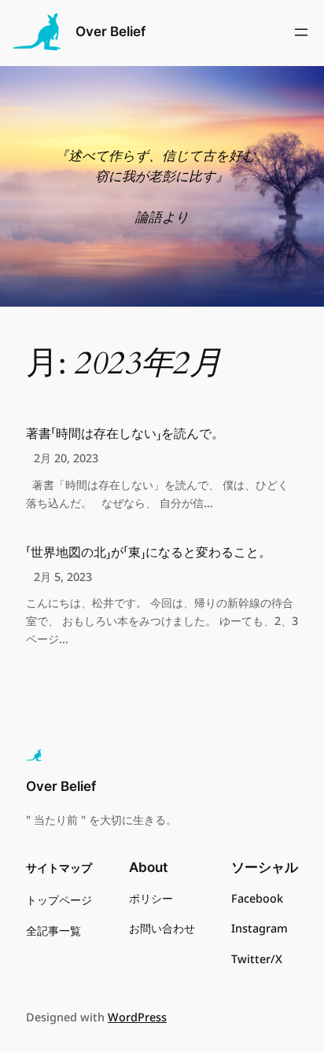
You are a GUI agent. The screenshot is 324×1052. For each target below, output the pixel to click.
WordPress (137, 1017)
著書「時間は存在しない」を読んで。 (125, 434)
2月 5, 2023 (63, 576)
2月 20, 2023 (66, 458)
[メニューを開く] (301, 32)
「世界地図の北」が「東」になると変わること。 (148, 553)
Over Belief (110, 31)
